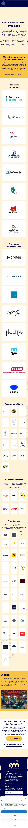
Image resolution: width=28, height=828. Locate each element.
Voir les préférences (14, 819)
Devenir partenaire (13, 738)
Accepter (14, 811)
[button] (26, 798)
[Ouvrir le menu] (3, 3)
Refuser (14, 815)
